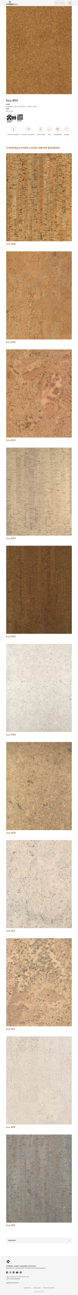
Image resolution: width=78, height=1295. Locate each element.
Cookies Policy (27, 1287)
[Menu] (70, 3)
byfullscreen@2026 (39, 1291)
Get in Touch (59, 3)
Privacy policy (37, 1287)
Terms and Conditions (49, 1287)
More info (12, 1240)
